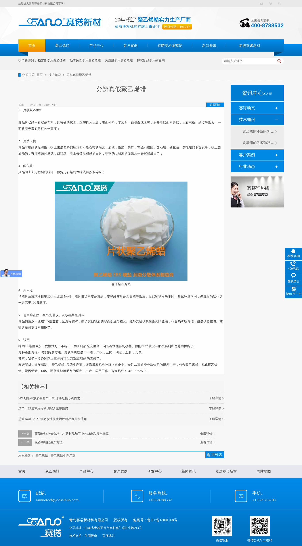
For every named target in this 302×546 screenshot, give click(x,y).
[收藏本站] (261, 3)
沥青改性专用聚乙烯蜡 (85, 60)
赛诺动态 (247, 108)
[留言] (270, 3)
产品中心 (96, 45)
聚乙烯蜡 (62, 45)
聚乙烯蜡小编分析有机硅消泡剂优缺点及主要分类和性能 (259, 131)
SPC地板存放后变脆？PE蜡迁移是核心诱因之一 (50, 398)
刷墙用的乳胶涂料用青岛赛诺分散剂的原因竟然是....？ (259, 143)
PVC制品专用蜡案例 (151, 60)
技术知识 (55, 75)
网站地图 (264, 471)
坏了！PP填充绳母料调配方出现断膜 (43, 408)
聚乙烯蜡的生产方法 (49, 442)
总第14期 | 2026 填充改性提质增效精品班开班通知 (52, 419)
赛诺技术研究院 (169, 45)
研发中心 (154, 471)
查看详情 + (207, 434)
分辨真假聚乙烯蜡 (79, 75)
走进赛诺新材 (249, 45)
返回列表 (215, 104)
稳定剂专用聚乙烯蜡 (52, 60)
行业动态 (247, 166)
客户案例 (130, 45)
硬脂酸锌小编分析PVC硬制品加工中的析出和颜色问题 (72, 434)
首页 (31, 45)
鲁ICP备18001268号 (162, 520)
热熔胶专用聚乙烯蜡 (119, 60)
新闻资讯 (209, 45)
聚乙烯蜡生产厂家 (63, 455)
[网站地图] (279, 3)
